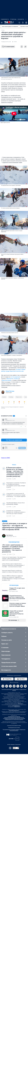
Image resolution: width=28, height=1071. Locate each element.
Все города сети (6, 670)
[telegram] (2, 686)
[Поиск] (19, 23)
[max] (14, 686)
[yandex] (25, 686)
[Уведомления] (23, 23)
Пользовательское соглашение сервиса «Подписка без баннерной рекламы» (14, 730)
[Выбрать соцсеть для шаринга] (25, 46)
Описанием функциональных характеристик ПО (14, 717)
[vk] (6, 686)
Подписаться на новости (8, 629)
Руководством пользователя (14, 716)
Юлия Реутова (10, 391)
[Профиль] (26, 23)
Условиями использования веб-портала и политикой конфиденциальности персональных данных (14, 719)
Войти (6, 448)
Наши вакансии (5, 655)
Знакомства (21, 19)
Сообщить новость (7, 632)
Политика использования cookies (14, 725)
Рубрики (3, 636)
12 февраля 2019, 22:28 (6, 41)
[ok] (10, 686)
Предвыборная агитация (8, 662)
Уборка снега (19, 397)
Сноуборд (11, 397)
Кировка (4, 397)
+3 (21, 436)
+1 (21, 426)
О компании (4, 647)
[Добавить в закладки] (21, 46)
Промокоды (13, 19)
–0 (25, 426)
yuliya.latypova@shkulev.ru (14, 710)
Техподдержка (5, 658)
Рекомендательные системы (14, 727)
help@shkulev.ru (17, 706)
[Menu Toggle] (1, 23)
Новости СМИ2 (5, 457)
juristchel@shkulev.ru (16, 705)
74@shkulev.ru (20, 703)
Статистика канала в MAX (9, 666)
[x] (17, 686)
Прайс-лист (4, 644)
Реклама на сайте (6, 640)
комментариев (9, 46)
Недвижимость (5, 19)
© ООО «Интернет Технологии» (14, 744)
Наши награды (5, 651)
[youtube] (21, 686)
